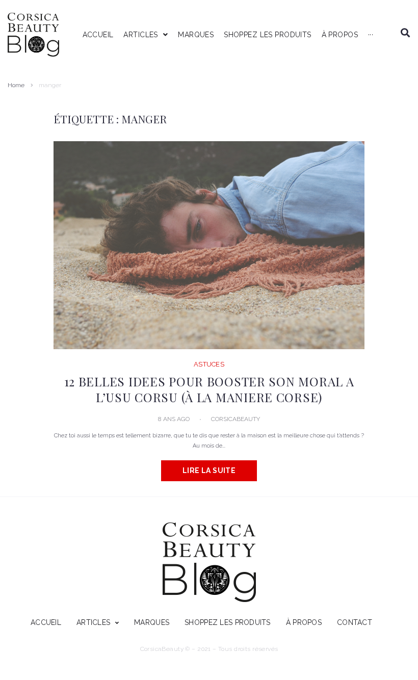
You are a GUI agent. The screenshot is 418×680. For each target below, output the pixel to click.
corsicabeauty (235, 419)
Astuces (209, 364)
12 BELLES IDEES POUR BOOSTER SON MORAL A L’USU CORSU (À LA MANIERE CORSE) (209, 389)
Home (16, 85)
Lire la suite (209, 470)
